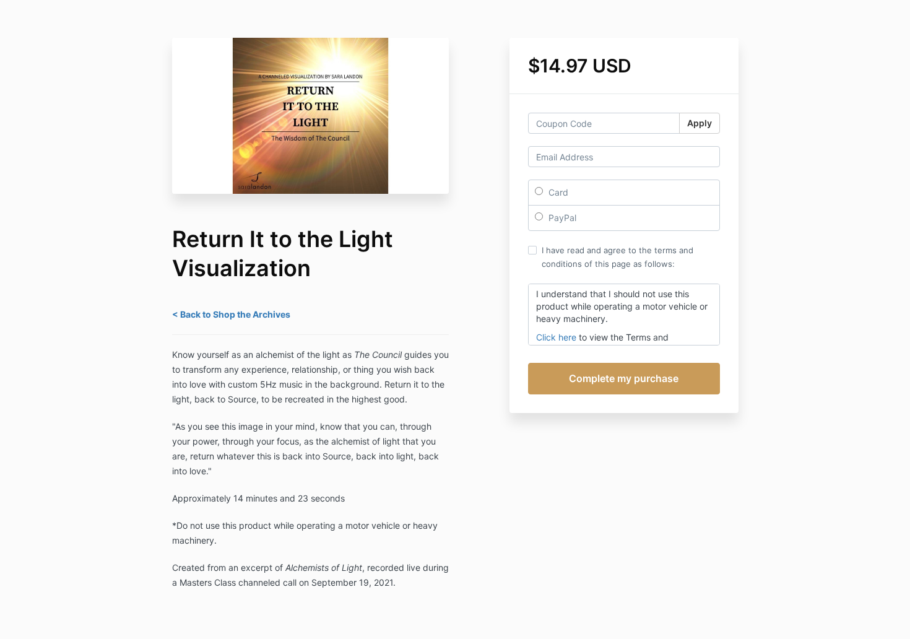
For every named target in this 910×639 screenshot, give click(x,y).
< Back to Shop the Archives (231, 314)
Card (557, 192)
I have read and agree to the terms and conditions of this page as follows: (617, 257)
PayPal (561, 217)
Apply (699, 123)
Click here (556, 337)
